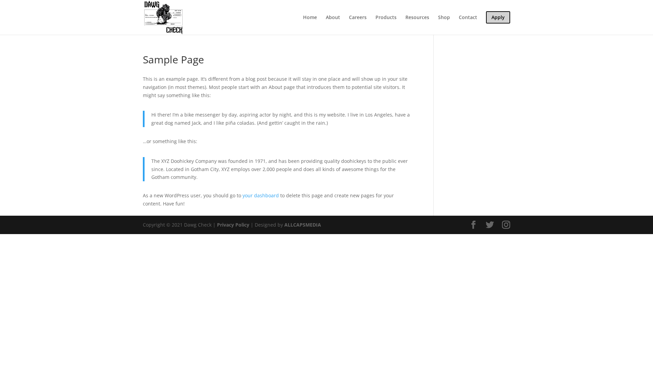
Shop (444, 17)
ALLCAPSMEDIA (302, 224)
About (333, 17)
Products (386, 17)
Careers (358, 17)
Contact (468, 17)
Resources (417, 17)
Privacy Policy (233, 224)
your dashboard (260, 195)
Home (310, 17)
